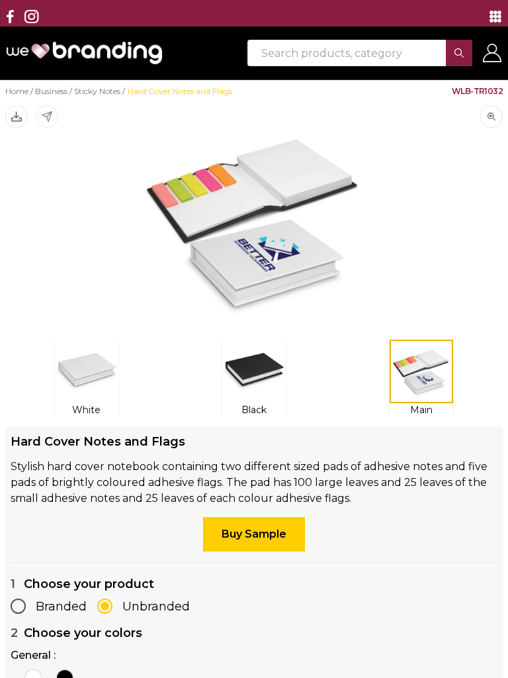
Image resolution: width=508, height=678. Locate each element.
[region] (254, 339)
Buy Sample (254, 534)
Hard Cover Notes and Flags (180, 91)
